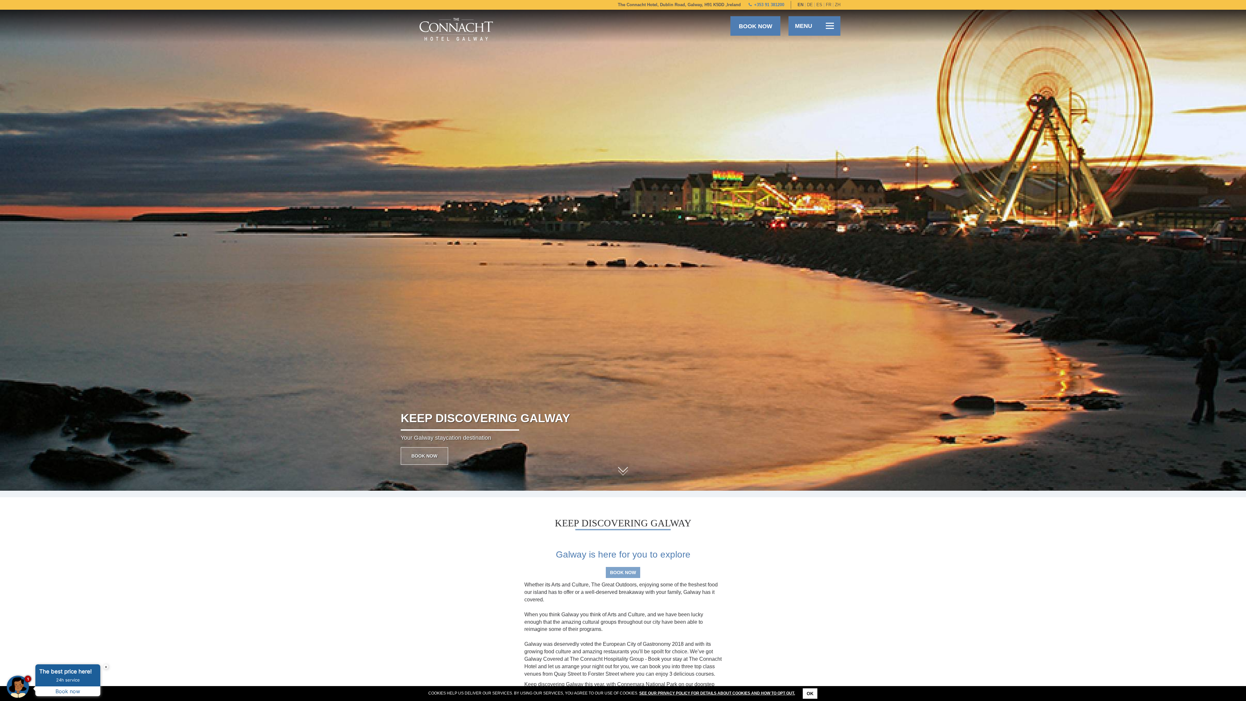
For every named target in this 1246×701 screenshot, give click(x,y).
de (810, 4)
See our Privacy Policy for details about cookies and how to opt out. (717, 693)
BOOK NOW (424, 456)
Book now (755, 26)
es (819, 4)
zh (837, 4)
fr (828, 4)
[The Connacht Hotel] (456, 29)
